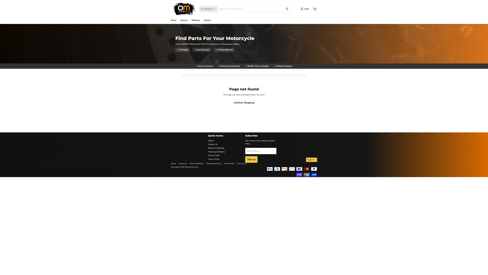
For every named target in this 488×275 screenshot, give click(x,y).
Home (174, 20)
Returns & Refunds (216, 148)
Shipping (196, 20)
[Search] (287, 9)
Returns (184, 20)
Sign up (251, 159)
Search (211, 140)
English (310, 160)
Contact (207, 20)
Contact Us (212, 144)
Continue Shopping (244, 102)
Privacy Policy (214, 155)
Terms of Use (213, 159)
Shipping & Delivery (216, 151)
